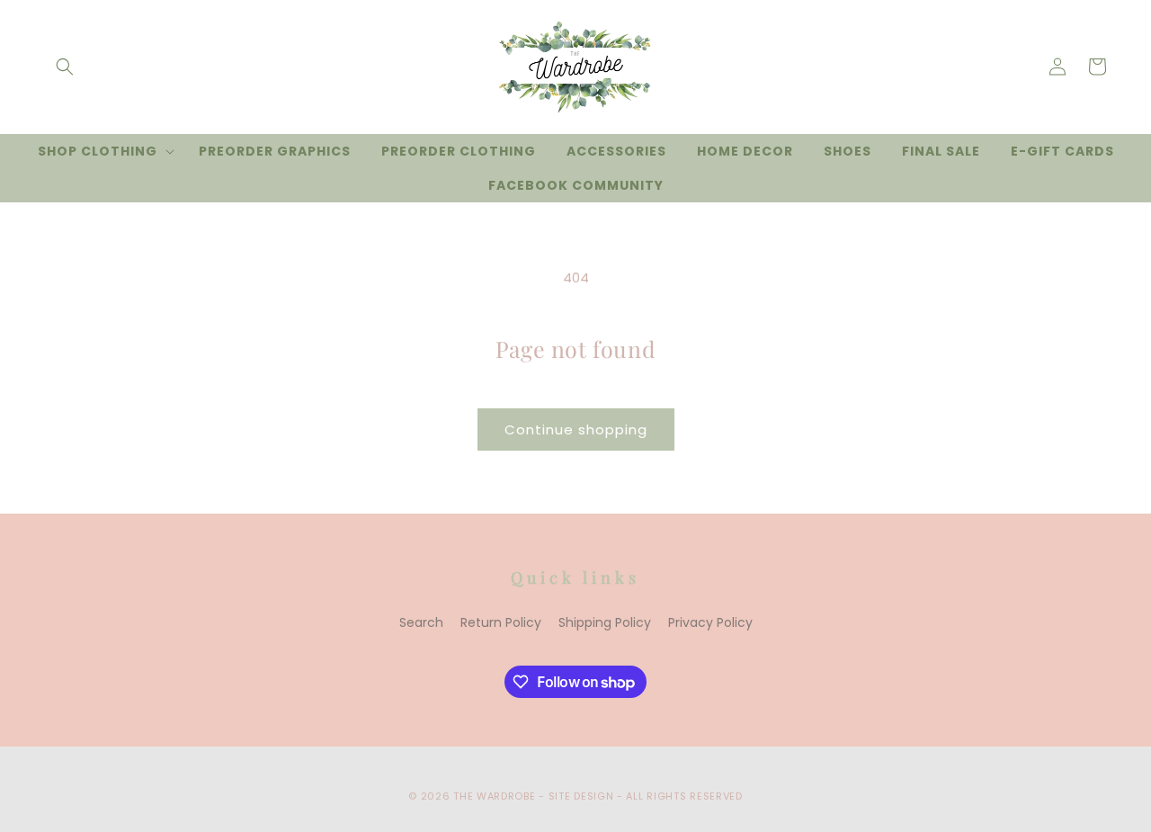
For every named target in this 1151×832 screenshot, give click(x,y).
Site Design (581, 796)
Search (421, 622)
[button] (65, 66)
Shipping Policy (604, 622)
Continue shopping (575, 429)
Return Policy (500, 622)
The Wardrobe (494, 796)
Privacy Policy (710, 622)
